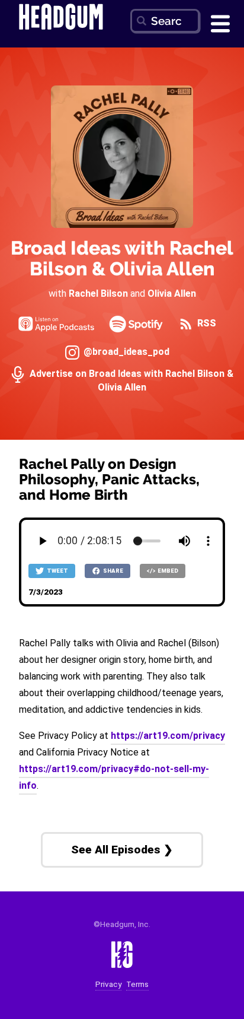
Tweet (57, 570)
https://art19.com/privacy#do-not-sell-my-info (114, 777)
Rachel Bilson (98, 293)
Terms (137, 984)
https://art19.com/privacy (168, 735)
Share (112, 570)
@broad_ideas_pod (125, 351)
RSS (205, 323)
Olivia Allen (171, 293)
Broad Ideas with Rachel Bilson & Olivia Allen (122, 258)
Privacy (108, 984)
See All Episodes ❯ (122, 849)
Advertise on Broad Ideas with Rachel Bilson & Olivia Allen (130, 380)
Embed (167, 570)
